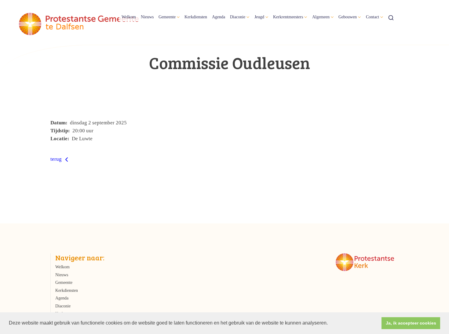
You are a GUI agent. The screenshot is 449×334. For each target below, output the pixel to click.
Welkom (129, 16)
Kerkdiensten (195, 16)
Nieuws (147, 16)
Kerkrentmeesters (288, 16)
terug (56, 159)
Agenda (218, 16)
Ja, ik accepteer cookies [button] (411, 323)
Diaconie (237, 16)
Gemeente (167, 16)
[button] (330, 324)
